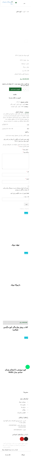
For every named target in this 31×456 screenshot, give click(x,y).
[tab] (27, 112)
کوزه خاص (18, 11)
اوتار (19, 106)
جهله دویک (16, 245)
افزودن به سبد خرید (15, 89)
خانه (28, 11)
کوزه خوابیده (14, 106)
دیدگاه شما (26, 152)
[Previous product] (6, 15)
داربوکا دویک (15, 285)
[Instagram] (26, 439)
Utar (22, 106)
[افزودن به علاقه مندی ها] (21, 240)
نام (28, 171)
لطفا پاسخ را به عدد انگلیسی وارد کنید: (19, 193)
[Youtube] (22, 439)
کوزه (24, 11)
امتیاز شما (25, 149)
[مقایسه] (26, 240)
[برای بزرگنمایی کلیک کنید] (26, 41)
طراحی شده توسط (10, 449)
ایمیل (27, 179)
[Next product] (3, 15)
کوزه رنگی (12, 104)
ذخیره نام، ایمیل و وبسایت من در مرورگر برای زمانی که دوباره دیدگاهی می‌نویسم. (16, 188)
